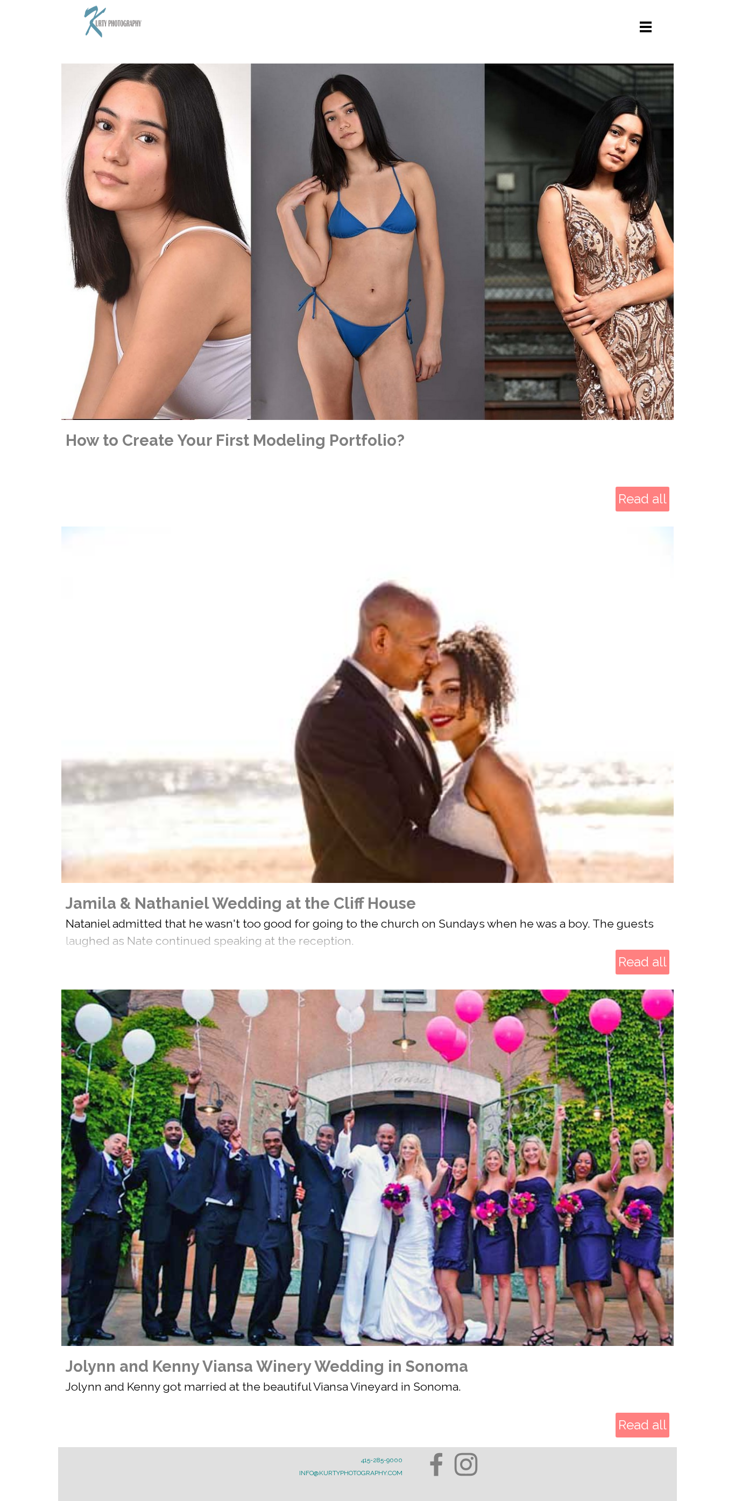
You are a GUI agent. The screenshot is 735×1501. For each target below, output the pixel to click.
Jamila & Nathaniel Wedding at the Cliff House (241, 903)
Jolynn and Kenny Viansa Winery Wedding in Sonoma (267, 1366)
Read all (642, 499)
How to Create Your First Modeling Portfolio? (235, 440)
